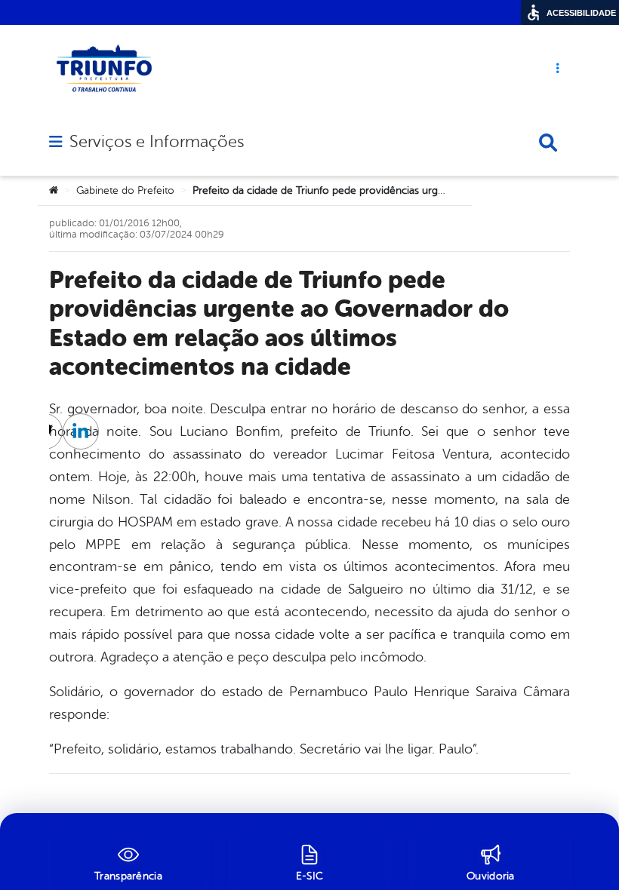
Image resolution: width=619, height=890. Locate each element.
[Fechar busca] (548, 142)
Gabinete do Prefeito (125, 190)
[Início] (53, 190)
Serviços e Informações (156, 142)
